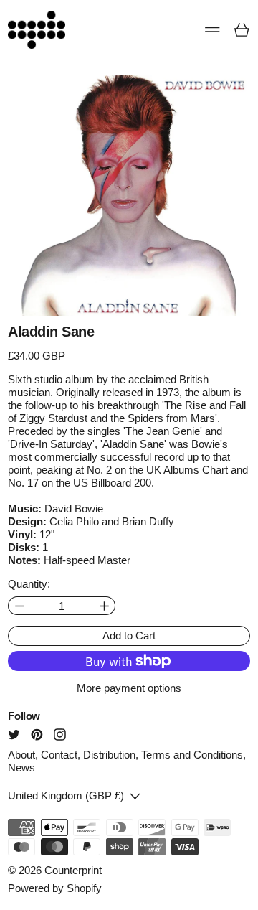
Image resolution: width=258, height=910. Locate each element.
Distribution (109, 755)
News (21, 767)
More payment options (129, 688)
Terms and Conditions (192, 755)
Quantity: (29, 584)
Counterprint (73, 870)
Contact (59, 755)
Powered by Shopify (55, 888)
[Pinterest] (37, 734)
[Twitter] (14, 734)
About (21, 755)
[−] (19, 606)
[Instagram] (60, 734)
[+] (104, 606)
